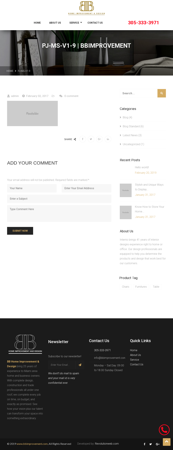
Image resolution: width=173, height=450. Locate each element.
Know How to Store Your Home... (149, 209)
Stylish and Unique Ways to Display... (149, 187)
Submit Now (20, 230)
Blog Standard (131, 126)
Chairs (125, 286)
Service (74, 22)
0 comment (71, 96)
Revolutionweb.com (107, 443)
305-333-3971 (143, 22)
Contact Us (95, 22)
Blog (125, 117)
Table (156, 286)
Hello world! (142, 167)
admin (15, 96)
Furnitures (141, 286)
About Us (55, 22)
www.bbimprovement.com (32, 443)
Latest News (130, 135)
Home (37, 22)
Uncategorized (131, 144)
